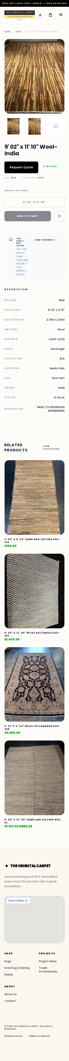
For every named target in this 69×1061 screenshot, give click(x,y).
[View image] (13, 126)
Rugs (19, 31)
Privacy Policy (13, 1036)
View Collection (51, 447)
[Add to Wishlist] (59, 216)
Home (7, 31)
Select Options (16, 191)
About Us (10, 994)
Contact (10, 1001)
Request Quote (21, 167)
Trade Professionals (48, 969)
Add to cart (27, 216)
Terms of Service (39, 1036)
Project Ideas (48, 961)
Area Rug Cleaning (16, 968)
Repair (8, 974)
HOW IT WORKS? (46, 239)
